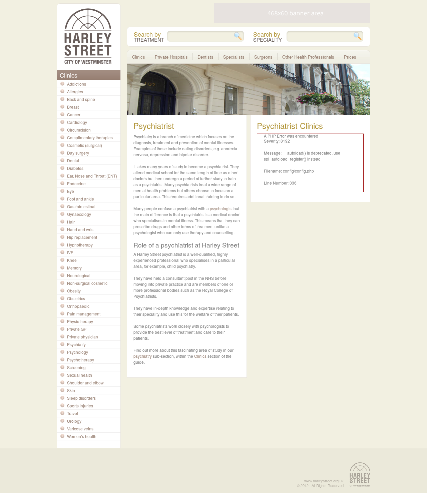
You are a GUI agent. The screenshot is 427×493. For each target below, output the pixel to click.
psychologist (221, 208)
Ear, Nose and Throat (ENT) (92, 176)
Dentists (205, 57)
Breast (73, 107)
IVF (70, 252)
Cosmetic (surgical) (84, 145)
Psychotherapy (80, 359)
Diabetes (75, 168)
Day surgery (78, 153)
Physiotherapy (80, 321)
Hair (71, 222)
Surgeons (263, 57)
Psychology (77, 352)
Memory (74, 267)
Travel (72, 413)
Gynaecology (79, 214)
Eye (70, 191)
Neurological (78, 275)
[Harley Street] (87, 36)
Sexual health (79, 375)
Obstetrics (76, 298)
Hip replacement (82, 237)
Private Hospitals (171, 57)
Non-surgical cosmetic (87, 283)
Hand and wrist (80, 229)
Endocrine (76, 183)
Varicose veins (80, 428)
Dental (73, 160)
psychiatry (142, 356)
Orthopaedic (78, 306)
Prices (350, 57)
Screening (76, 367)
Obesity (74, 290)
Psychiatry (76, 344)
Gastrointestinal (81, 206)
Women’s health (81, 436)
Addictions (76, 84)
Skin (71, 390)
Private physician (82, 336)
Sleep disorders (81, 398)
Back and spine (81, 99)
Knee (72, 260)
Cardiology (77, 122)
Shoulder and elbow (85, 382)
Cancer (73, 114)
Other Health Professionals (308, 57)
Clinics (200, 356)
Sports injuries (80, 405)
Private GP (76, 329)
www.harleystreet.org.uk (324, 480)
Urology (74, 421)
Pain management (83, 313)
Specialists (234, 57)
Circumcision (79, 130)
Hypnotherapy (80, 244)
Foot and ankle (80, 199)
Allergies (75, 91)
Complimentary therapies (90, 137)
